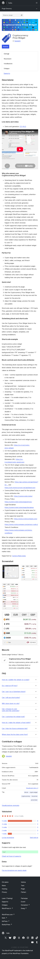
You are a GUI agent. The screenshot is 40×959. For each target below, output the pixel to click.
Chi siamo (5, 882)
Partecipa (24, 898)
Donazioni (25, 905)
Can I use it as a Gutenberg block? (14, 692)
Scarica (5, 46)
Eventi (23, 902)
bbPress (5, 921)
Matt (4, 918)
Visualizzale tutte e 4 (32, 788)
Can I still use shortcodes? (11, 697)
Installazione (8, 64)
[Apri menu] (37, 3)
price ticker (34, 800)
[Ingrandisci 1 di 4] (17, 567)
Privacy (4, 892)
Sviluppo (6, 68)
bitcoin (26, 792)
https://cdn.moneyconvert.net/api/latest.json (20, 488)
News (4, 885)
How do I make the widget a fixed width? (16, 723)
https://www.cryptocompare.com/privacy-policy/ (21, 524)
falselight (18, 41)
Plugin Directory (7, 8)
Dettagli (6, 54)
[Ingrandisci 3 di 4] (17, 585)
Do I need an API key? (9, 686)
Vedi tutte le (34, 837)
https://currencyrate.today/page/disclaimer (19, 507)
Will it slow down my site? (11, 703)
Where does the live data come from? (15, 734)
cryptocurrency (26, 796)
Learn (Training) (7, 898)
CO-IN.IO (23, 126)
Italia (7, 933)
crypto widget (33, 792)
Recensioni (7, 59)
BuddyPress (7, 924)
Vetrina (23, 882)
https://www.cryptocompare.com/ (25, 519)
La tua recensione (8, 837)
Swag (24, 908)
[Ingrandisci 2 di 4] (36, 567)
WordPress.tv (7, 908)
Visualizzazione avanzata (10, 805)
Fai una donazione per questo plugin (14, 870)
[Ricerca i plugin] (21, 15)
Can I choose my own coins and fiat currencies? (10, 710)
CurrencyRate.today (19, 556)
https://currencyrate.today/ (23, 496)
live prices (34, 796)
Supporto (7, 73)
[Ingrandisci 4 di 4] (36, 614)
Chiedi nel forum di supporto (11, 856)
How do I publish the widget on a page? (15, 680)
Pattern (23, 892)
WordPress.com (8, 914)
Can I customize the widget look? (13, 717)
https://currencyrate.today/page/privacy (18, 502)
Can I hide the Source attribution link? (15, 728)
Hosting (4, 889)
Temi (22, 885)
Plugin (23, 889)
